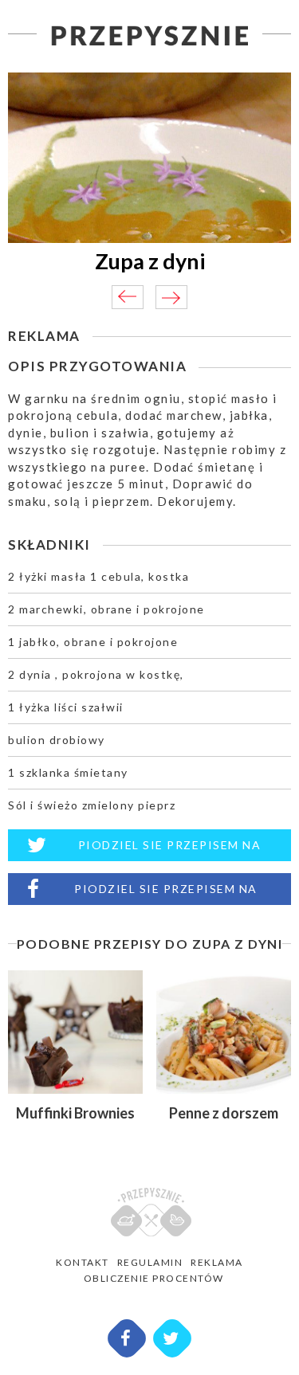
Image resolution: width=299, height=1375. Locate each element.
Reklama (217, 1262)
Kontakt (82, 1262)
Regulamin (150, 1262)
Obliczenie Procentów (154, 1278)
